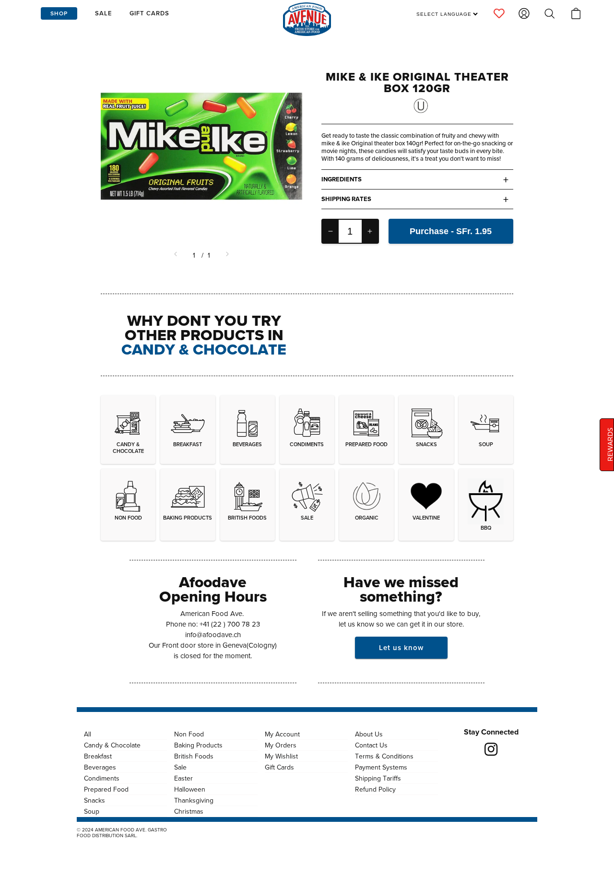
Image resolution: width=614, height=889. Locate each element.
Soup (91, 811)
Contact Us (371, 745)
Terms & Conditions (384, 756)
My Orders (280, 745)
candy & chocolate (203, 349)
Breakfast (98, 756)
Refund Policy (375, 789)
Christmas (188, 811)
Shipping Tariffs (378, 778)
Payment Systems (381, 767)
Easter (183, 778)
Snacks (94, 800)
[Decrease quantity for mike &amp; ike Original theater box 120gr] (330, 231)
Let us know (401, 647)
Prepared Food (106, 789)
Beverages (100, 767)
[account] (499, 13)
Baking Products (198, 745)
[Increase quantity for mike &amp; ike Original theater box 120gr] (370, 231)
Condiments (101, 778)
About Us (369, 734)
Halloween (189, 789)
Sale (180, 767)
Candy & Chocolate (112, 745)
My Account (282, 734)
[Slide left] (176, 255)
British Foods (193, 756)
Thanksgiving (193, 800)
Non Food (189, 734)
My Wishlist (281, 756)
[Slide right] (226, 255)
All (87, 734)
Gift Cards (279, 767)
